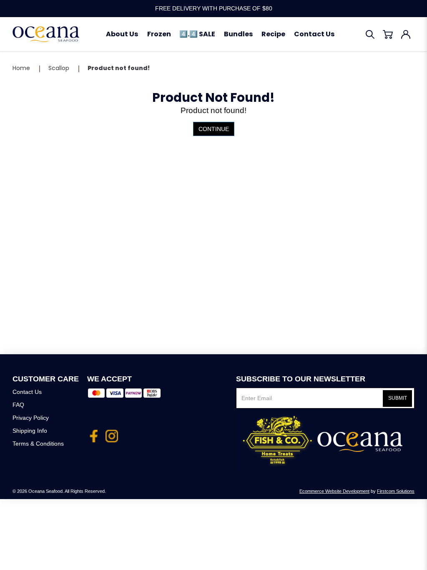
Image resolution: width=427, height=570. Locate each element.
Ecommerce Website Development (334, 491)
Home (21, 68)
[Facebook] (93, 433)
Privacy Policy (31, 417)
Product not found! (119, 68)
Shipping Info (30, 430)
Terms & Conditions (38, 443)
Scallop (58, 68)
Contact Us (27, 391)
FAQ (18, 404)
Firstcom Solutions (395, 491)
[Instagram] (111, 433)
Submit (397, 398)
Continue (213, 129)
